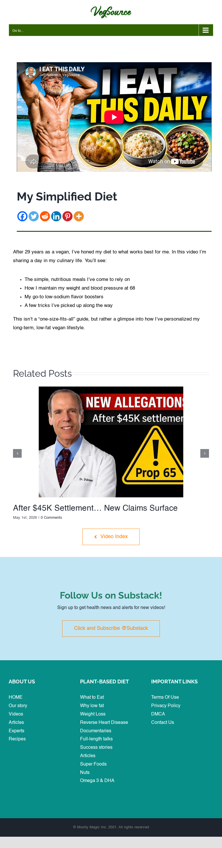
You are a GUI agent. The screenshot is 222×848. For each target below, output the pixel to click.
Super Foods (93, 764)
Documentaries (95, 731)
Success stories (96, 747)
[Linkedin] (56, 216)
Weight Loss (93, 714)
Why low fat (92, 706)
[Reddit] (45, 216)
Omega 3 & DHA (97, 781)
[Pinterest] (67, 216)
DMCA (158, 714)
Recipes (17, 739)
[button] (17, 453)
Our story (18, 706)
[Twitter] (34, 216)
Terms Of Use (165, 697)
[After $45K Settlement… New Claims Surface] (111, 389)
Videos (16, 714)
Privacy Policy (165, 706)
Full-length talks (96, 739)
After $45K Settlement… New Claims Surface (95, 508)
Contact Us (162, 722)
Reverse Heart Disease (104, 722)
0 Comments (51, 518)
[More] (79, 216)
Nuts (85, 772)
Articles (16, 722)
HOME (16, 697)
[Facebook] (22, 216)
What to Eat (92, 697)
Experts (16, 731)
